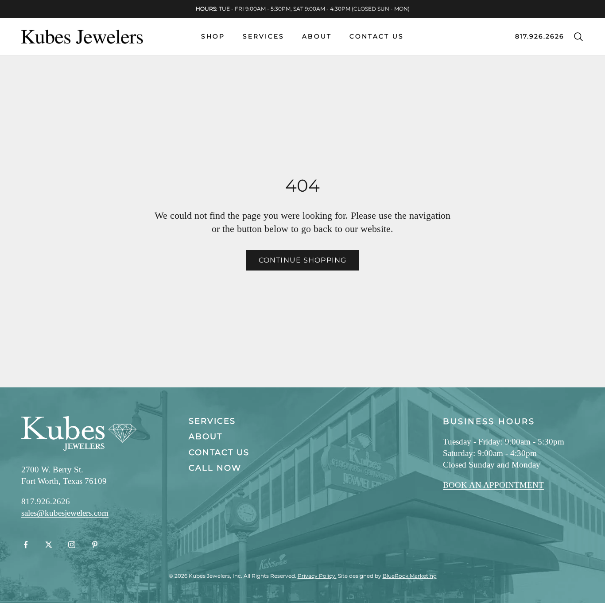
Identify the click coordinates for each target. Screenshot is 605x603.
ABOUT (317, 36)
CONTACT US (376, 36)
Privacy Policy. (317, 575)
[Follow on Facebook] (25, 544)
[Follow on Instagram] (71, 544)
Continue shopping (302, 260)
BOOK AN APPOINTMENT (493, 485)
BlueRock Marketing (410, 575)
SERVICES (263, 36)
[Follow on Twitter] (48, 544)
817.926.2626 (539, 36)
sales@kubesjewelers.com (65, 513)
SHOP (213, 36)
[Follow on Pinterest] (94, 544)
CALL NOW (215, 468)
